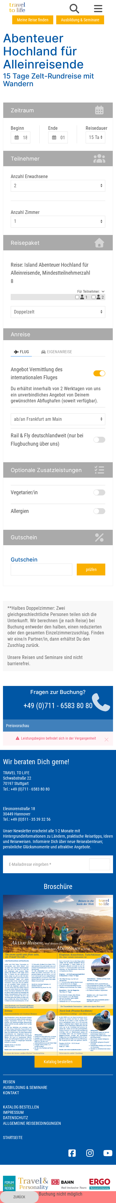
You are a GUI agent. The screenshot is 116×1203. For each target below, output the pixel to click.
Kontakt (11, 1092)
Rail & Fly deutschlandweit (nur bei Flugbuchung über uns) (47, 439)
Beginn (17, 128)
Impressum (13, 1112)
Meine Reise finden (32, 19)
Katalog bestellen (58, 1061)
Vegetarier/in (24, 492)
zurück (19, 1197)
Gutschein (24, 559)
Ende (53, 128)
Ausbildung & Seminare (80, 19)
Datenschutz (15, 1117)
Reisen (9, 1081)
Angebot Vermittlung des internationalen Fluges (36, 373)
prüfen (91, 569)
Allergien (20, 511)
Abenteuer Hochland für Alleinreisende (43, 51)
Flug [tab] (24, 351)
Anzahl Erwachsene (29, 176)
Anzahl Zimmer (25, 212)
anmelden (102, 864)
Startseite (13, 1137)
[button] (74, 9)
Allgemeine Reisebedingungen (32, 1123)
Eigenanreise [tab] (59, 351)
